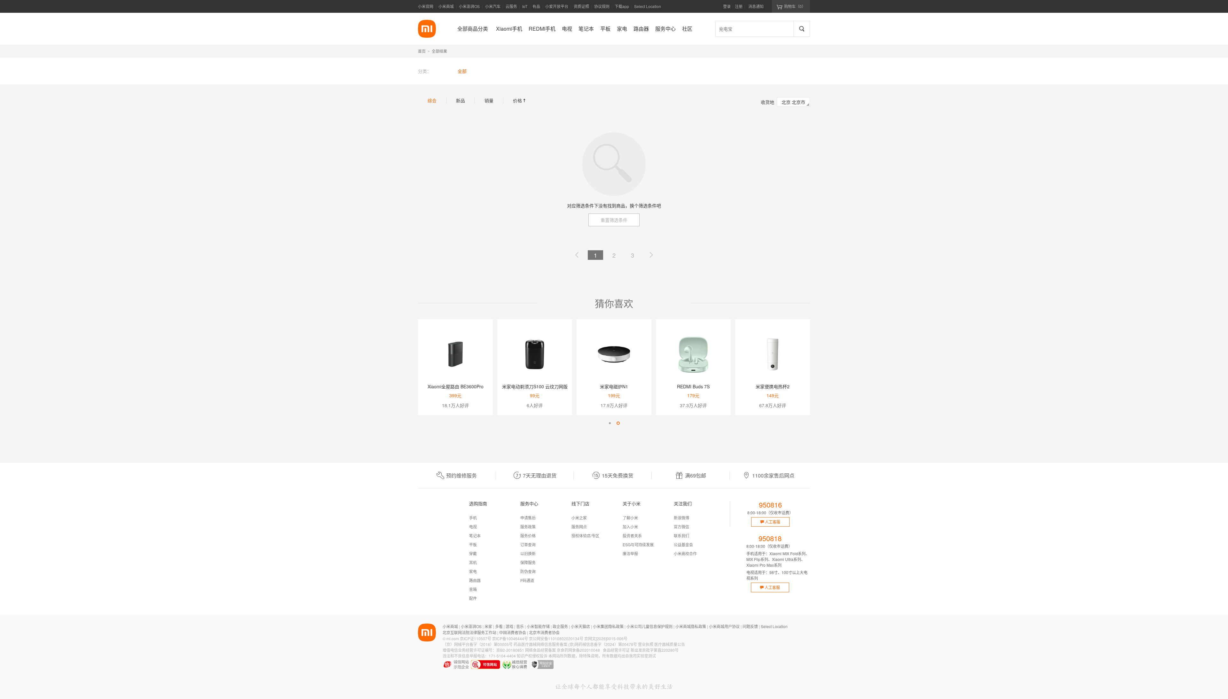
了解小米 (630, 517)
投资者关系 (632, 535)
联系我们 (681, 535)
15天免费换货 (617, 475)
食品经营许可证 (616, 650)
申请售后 (528, 517)
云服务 (511, 6)
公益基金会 (683, 544)
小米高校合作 (685, 553)
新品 (460, 100)
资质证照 (581, 6)
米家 (488, 626)
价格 (520, 100)
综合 (432, 100)
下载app (622, 8)
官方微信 (681, 526)
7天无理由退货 (539, 475)
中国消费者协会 (512, 632)
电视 (473, 526)
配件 (473, 598)
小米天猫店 (580, 626)
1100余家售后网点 (773, 475)
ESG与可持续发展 (638, 544)
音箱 (473, 589)
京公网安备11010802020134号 (556, 638)
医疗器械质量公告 (669, 644)
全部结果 (439, 51)
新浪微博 (681, 517)
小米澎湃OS (469, 6)
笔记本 (475, 535)
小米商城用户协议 (724, 626)
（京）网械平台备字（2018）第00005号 (478, 644)
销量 (488, 100)
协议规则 (602, 6)
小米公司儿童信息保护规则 (649, 626)
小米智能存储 (538, 626)
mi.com (452, 638)
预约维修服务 (461, 475)
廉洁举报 (630, 553)
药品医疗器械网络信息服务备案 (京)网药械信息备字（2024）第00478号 (575, 644)
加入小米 (630, 526)
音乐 (520, 626)
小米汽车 (492, 6)
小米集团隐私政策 (608, 626)
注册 (739, 6)
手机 (473, 517)
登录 (727, 6)
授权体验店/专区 (585, 535)
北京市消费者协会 (544, 632)
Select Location (647, 6)
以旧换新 (528, 553)
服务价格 (528, 535)
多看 (499, 626)
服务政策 (528, 526)
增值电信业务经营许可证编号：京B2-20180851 (483, 650)
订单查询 (528, 544)
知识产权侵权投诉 (532, 655)
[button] (609, 423)
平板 (473, 544)
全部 (462, 71)
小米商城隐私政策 (690, 626)
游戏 (509, 626)
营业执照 (645, 644)
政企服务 (560, 626)
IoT (524, 6)
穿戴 (473, 553)
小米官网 (425, 6)
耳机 (473, 562)
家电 (473, 571)
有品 (536, 6)
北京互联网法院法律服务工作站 (469, 632)
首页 (422, 51)
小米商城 (446, 6)
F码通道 (527, 580)
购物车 (795, 6)
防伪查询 (528, 571)
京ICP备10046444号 (510, 638)
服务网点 (579, 526)
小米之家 (579, 517)
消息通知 (756, 6)
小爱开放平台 (556, 6)
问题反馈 (750, 626)
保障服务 (528, 562)
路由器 (475, 580)
